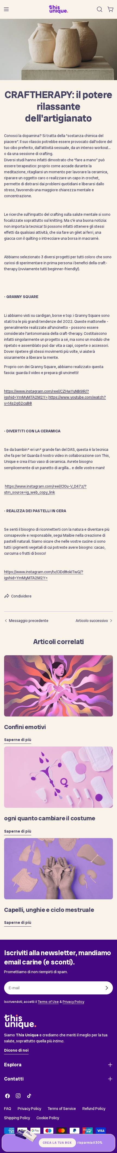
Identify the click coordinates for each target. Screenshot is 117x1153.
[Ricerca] (99, 9)
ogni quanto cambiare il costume (49, 818)
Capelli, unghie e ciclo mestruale (49, 910)
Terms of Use (48, 1001)
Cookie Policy (47, 1117)
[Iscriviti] (106, 988)
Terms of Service (62, 1108)
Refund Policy (93, 1108)
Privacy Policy (73, 1001)
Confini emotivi (25, 727)
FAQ (7, 1108)
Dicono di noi (16, 1050)
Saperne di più (17, 739)
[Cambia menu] (6, 9)
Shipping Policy (17, 1117)
